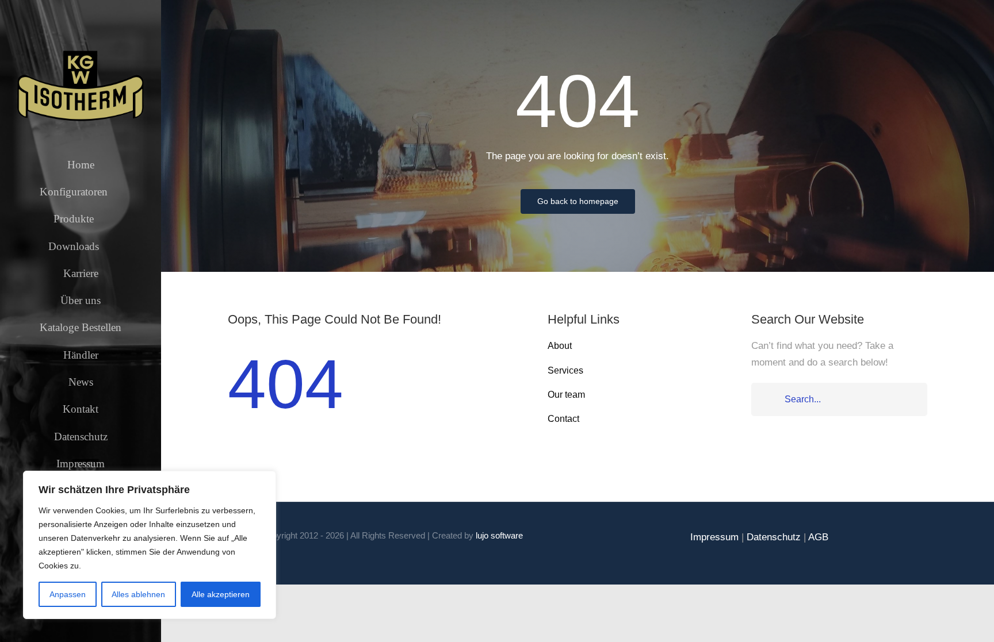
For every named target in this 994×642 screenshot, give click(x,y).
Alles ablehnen (138, 594)
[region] (149, 545)
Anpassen (67, 594)
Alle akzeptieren (221, 594)
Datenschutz (774, 537)
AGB (818, 537)
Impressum (714, 537)
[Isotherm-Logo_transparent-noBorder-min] (80, 53)
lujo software (499, 535)
